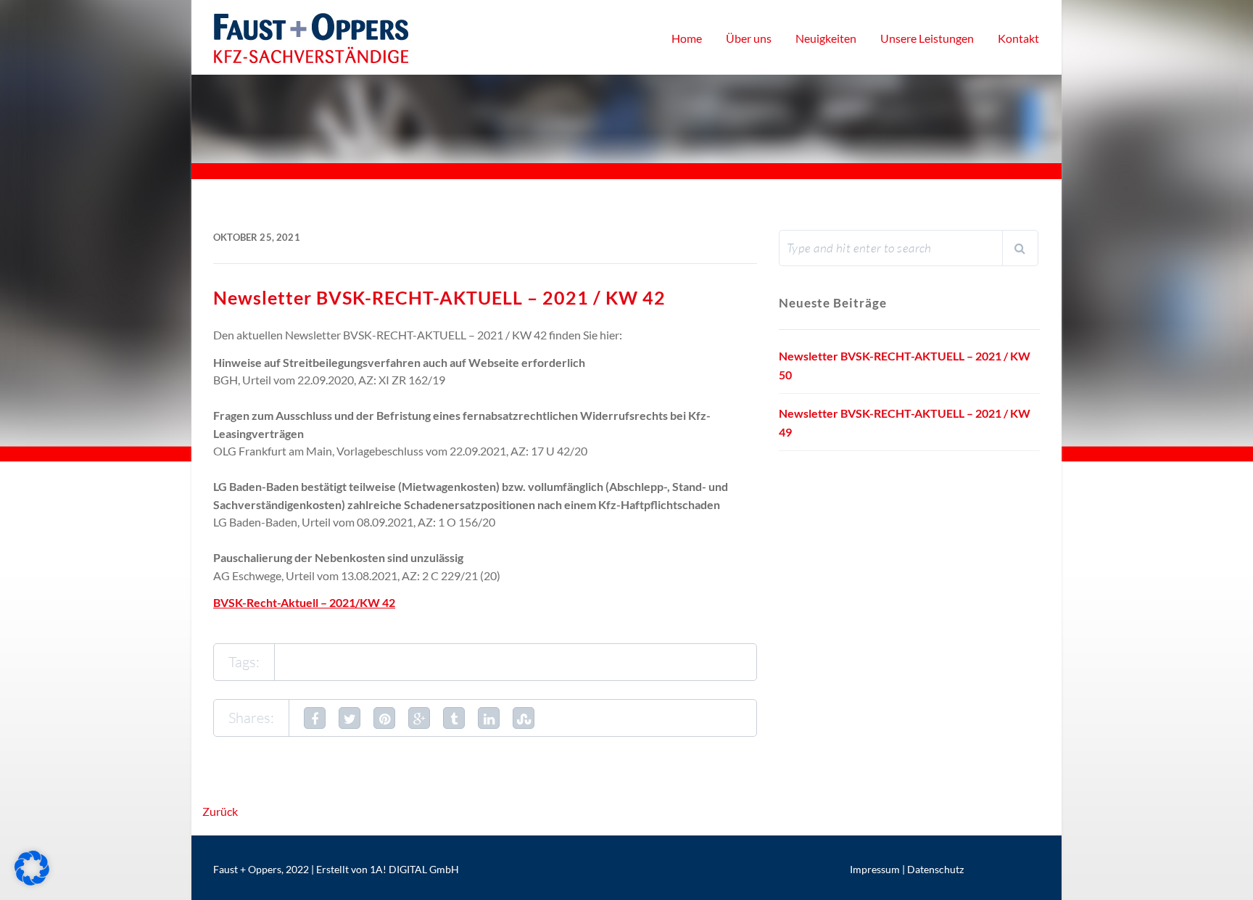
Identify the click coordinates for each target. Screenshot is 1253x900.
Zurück (220, 811)
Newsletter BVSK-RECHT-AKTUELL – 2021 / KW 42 (439, 297)
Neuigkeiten (825, 38)
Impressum (875, 869)
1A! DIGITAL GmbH (414, 869)
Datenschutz (935, 869)
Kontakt (1018, 38)
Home (686, 38)
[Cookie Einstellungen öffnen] (32, 881)
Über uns (749, 38)
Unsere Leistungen (927, 38)
